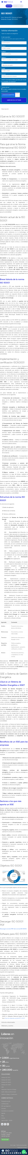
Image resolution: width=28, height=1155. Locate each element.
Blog (2, 1115)
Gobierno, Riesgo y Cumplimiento (9, 1094)
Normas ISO (8, 17)
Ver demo (3, 1108)
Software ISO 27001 (6, 1084)
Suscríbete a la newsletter (7, 1110)
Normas (3, 1118)
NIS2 (2, 1087)
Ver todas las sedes (5, 1139)
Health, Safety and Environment (8, 1091)
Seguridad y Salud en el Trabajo (8, 1089)
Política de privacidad (21, 1145)
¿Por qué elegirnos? (6, 1106)
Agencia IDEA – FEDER (6, 1120)
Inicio (2, 17)
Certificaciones (4, 1103)
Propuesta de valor (5, 1101)
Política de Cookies (22, 1147)
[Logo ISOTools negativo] (9, 1150)
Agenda (3, 1113)
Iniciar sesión (9, 5)
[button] (24, 1152)
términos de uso (17, 89)
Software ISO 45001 (6, 1082)
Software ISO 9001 (5, 1077)
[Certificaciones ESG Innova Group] (14, 1153)
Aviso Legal (12, 1145)
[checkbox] (14, 90)
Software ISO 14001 (6, 1079)
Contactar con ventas (18, 5)
